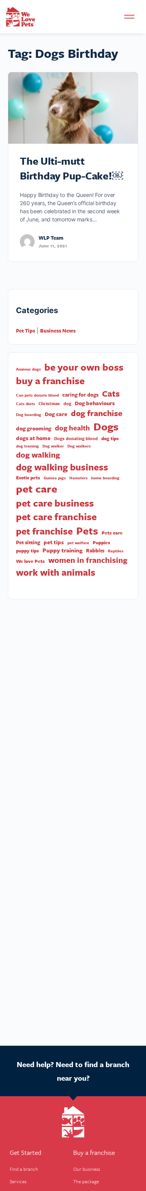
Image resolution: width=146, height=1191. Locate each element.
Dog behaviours (95, 403)
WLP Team (51, 238)
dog (67, 403)
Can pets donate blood (37, 395)
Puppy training (62, 550)
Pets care (112, 532)
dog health (72, 428)
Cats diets (25, 403)
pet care (36, 488)
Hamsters (78, 478)
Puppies (101, 542)
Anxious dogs (28, 369)
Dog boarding (28, 414)
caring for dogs (80, 395)
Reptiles (115, 551)
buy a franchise (50, 380)
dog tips (110, 438)
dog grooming (33, 428)
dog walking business (62, 467)
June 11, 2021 (53, 245)
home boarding (105, 478)
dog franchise (96, 413)
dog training (27, 446)
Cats (111, 393)
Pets (87, 531)
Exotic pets (28, 477)
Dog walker (53, 446)
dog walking (38, 454)
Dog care (56, 414)
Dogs (105, 426)
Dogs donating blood (76, 438)
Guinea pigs (55, 478)
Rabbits (95, 550)
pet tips (54, 542)
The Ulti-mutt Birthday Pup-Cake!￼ (71, 168)
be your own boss (83, 367)
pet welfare (78, 542)
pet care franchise (56, 516)
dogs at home (33, 438)
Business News (58, 330)
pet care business (55, 503)
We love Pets (30, 561)
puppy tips (27, 550)
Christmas (49, 403)
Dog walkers (79, 446)
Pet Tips (25, 330)
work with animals (55, 572)
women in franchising (87, 560)
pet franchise (44, 531)
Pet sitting (28, 542)
